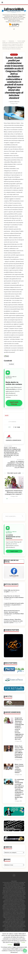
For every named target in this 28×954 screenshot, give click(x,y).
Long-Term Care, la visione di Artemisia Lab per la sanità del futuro (14, 596)
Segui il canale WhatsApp (14, 403)
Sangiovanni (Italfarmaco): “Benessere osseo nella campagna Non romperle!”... (14, 492)
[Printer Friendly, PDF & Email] (6, 356)
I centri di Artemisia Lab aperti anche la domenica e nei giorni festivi (14, 603)
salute (6, 415)
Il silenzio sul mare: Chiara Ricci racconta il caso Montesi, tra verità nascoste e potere (13, 621)
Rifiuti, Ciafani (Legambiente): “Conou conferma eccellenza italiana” (19, 768)
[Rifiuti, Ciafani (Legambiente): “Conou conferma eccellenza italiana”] (8, 767)
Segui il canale (14, 551)
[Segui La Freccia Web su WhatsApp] (25, 951)
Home (3, 41)
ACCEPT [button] (17, 944)
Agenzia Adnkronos (14, 101)
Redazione (11, 41)
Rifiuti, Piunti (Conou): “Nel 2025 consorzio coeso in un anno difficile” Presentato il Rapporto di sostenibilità (19, 751)
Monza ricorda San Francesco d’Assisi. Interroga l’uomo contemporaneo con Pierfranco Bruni (14, 612)
